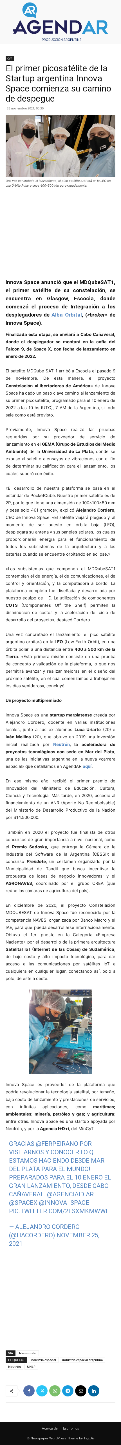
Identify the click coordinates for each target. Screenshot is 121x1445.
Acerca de (50, 1428)
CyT (9, 58)
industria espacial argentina (82, 1360)
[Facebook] (29, 1390)
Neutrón (14, 1366)
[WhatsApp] (54, 1390)
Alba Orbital (66, 315)
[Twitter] (42, 1390)
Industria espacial (43, 1360)
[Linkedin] (93, 1390)
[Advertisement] (60, 230)
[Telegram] (67, 1390)
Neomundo (27, 1353)
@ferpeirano (57, 1143)
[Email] (80, 1390)
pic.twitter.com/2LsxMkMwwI (58, 1211)
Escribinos (71, 1428)
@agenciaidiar (70, 1194)
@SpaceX (23, 1202)
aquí (87, 766)
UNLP (31, 1366)
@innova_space (64, 1202)
